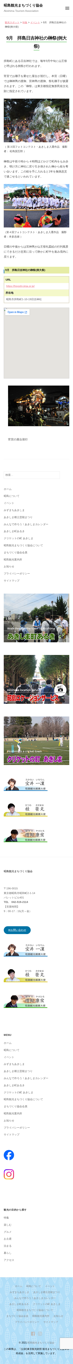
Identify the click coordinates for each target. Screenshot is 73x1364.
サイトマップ (11, 580)
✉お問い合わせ (17, 930)
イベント (9, 503)
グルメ (8, 1232)
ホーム (8, 489)
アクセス (9, 1260)
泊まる (8, 1245)
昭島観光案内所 (13, 559)
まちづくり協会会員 (15, 552)
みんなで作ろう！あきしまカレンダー (26, 524)
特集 (6, 1217)
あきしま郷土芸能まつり (18, 517)
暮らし (8, 1253)
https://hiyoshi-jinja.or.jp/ (20, 286)
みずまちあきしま (14, 510)
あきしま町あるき (14, 531)
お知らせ (9, 566)
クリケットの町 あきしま (18, 538)
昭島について (11, 496)
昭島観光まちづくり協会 (23, 5)
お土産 (8, 1238)
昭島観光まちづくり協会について (23, 545)
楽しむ (8, 1224)
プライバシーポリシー (17, 573)
